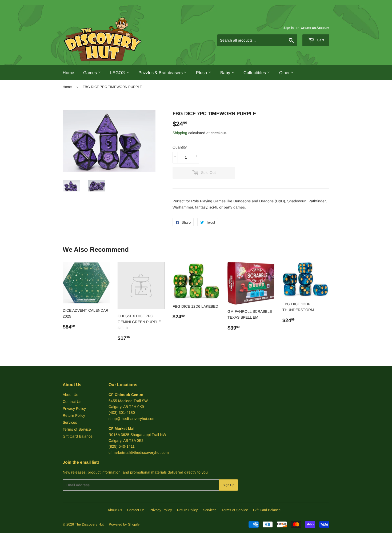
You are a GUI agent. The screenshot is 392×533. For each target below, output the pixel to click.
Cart (320, 40)
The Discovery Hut (89, 524)
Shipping (180, 133)
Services (70, 422)
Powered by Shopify (124, 524)
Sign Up (228, 485)
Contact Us (72, 401)
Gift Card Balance (78, 436)
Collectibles (255, 72)
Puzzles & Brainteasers (161, 72)
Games (90, 72)
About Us (70, 394)
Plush (202, 72)
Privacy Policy (74, 408)
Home (68, 72)
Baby (225, 72)
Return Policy (74, 415)
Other (285, 72)
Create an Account (315, 28)
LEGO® (118, 72)
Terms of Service (77, 429)
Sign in (288, 28)
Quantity (180, 147)
